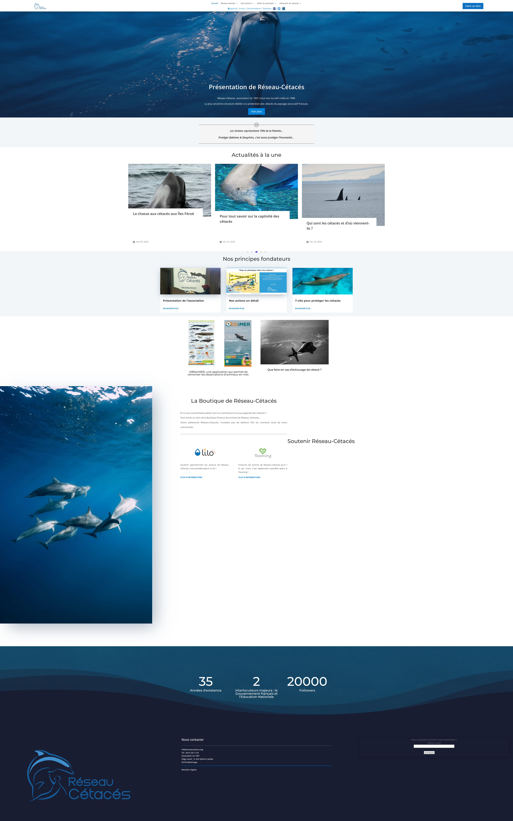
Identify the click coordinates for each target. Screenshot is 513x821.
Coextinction (143, 224)
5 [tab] (265, 251)
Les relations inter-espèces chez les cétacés (249, 230)
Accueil (214, 3)
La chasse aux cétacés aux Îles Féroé (337, 213)
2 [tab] (252, 251)
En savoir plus (170, 308)
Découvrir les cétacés (289, 3)
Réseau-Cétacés (228, 3)
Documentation (254, 8)
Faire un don (473, 6)
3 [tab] (257, 251)
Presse (242, 8)
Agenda (233, 8)
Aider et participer (265, 3)
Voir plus (256, 111)
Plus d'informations (191, 477)
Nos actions (246, 3)
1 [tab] (248, 251)
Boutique (267, 8)
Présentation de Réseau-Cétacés (256, 87)
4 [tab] (261, 251)
